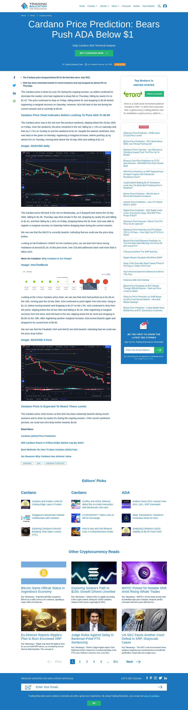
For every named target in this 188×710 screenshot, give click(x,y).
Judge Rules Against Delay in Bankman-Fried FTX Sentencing (92, 638)
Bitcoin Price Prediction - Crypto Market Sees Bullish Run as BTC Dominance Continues (143, 309)
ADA (38, 463)
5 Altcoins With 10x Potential (136, 280)
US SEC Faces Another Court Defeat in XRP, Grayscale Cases (143, 638)
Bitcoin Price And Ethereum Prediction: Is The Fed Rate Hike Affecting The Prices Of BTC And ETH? (142, 243)
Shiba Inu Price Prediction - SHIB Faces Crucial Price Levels (141, 134)
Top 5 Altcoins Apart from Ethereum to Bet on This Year (143, 273)
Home (82, 6)
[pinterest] (151, 677)
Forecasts (126, 6)
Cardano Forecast (55, 463)
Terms (136, 359)
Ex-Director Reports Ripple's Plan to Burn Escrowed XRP (41, 636)
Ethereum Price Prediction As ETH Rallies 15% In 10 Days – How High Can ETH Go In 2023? (143, 232)
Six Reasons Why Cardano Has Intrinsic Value (46, 456)
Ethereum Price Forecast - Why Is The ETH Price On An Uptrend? (143, 222)
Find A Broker (148, 6)
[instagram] (155, 677)
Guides (136, 6)
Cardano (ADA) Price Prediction (38, 436)
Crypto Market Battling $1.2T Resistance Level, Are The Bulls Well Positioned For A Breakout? (142, 185)
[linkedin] (165, 677)
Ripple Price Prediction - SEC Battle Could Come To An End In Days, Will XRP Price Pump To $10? (142, 213)
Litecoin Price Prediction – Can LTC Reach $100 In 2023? (142, 203)
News (32, 15)
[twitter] (160, 677)
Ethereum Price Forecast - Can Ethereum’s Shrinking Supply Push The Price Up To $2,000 (142, 152)
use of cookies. (152, 696)
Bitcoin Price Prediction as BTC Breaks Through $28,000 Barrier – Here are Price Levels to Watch (142, 288)
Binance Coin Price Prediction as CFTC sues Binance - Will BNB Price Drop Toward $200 (143, 163)
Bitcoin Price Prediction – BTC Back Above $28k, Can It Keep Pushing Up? (142, 142)
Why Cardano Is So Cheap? (57, 258)
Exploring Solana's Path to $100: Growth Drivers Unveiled (93, 589)
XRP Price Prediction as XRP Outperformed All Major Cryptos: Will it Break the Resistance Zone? (143, 174)
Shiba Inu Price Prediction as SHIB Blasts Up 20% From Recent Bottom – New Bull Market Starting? (142, 299)
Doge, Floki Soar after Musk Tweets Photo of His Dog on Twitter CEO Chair (143, 264)
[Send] (159, 350)
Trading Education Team (74, 64)
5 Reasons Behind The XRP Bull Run (140, 252)
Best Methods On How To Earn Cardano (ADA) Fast (49, 449)
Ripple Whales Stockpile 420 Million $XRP (142, 258)
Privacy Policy (148, 359)
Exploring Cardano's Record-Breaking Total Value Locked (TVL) (46, 531)
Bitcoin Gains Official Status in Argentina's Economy (43, 589)
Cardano (27, 463)
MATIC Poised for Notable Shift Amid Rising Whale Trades (144, 589)
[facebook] (147, 677)
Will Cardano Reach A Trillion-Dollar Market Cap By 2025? (52, 443)
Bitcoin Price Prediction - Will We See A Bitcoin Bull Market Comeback (141, 195)
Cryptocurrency (45, 15)
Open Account (154, 94)
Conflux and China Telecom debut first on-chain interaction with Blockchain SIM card (97, 504)
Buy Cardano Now (91, 53)
